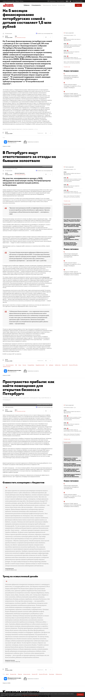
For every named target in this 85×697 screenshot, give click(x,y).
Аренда (7, 674)
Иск (46, 365)
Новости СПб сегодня (73, 365)
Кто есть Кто (61, 5)
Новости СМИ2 (6, 146)
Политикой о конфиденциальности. (30, 695)
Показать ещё (67, 66)
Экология (24, 365)
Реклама (54, 5)
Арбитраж (51, 365)
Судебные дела (57, 365)
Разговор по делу (13, 674)
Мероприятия (47, 5)
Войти (78, 5)
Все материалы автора (20, 37)
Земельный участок (10, 365)
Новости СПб (64, 365)
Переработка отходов (40, 365)
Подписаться (53, 1)
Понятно (80, 694)
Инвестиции (51, 674)
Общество (20, 674)
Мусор (19, 365)
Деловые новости (27, 674)
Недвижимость (59, 674)
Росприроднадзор (31, 365)
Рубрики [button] (27, 5)
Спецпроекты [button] (36, 5)
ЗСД (16, 365)
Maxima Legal (46, 277)
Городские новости (6, 366)
